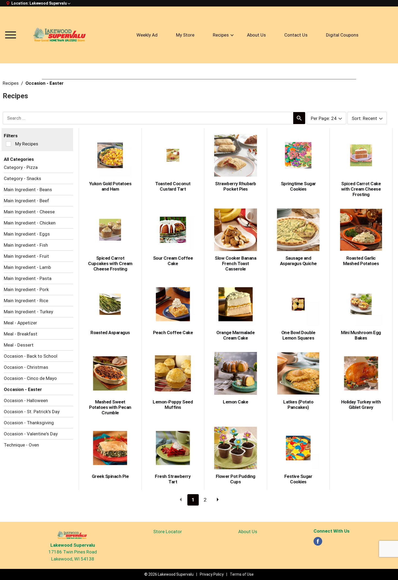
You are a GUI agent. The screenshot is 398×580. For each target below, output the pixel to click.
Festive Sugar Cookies (298, 479)
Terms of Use (242, 574)
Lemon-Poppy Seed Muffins (173, 404)
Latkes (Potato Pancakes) (298, 404)
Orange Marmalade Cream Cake (235, 335)
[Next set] (217, 500)
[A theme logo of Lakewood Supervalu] (61, 35)
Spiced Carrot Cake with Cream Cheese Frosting (361, 189)
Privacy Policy (212, 574)
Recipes (11, 83)
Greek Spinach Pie (110, 476)
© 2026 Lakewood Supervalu (169, 574)
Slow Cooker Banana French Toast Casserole (235, 263)
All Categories (19, 159)
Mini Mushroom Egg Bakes (361, 335)
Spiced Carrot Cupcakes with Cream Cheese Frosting (110, 263)
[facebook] (318, 543)
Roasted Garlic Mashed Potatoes (361, 260)
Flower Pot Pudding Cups (235, 479)
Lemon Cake (235, 402)
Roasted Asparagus (110, 332)
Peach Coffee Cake (173, 332)
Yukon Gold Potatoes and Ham (110, 186)
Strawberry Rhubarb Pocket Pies (235, 186)
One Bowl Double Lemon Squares (298, 335)
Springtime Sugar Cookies (298, 186)
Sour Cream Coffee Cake (173, 260)
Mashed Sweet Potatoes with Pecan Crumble (110, 407)
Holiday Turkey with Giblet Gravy (361, 404)
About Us (247, 531)
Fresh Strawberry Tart (173, 479)
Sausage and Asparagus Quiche (298, 260)
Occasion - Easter (44, 83)
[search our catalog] (299, 118)
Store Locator (167, 531)
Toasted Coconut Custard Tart (173, 186)
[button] (50, 3)
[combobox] (326, 118)
